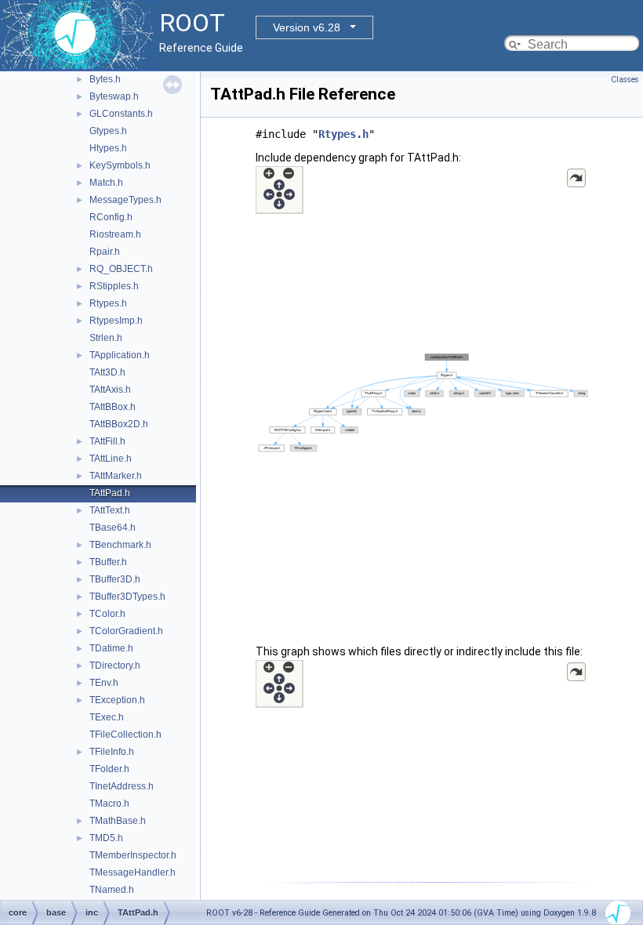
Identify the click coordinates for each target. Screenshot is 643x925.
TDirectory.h (114, 665)
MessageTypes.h (125, 199)
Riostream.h (115, 234)
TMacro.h (109, 803)
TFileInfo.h (111, 751)
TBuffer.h (108, 562)
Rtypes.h (108, 303)
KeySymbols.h (120, 165)
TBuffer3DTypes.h (127, 596)
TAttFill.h (107, 441)
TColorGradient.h (126, 631)
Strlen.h (105, 337)
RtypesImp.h (116, 320)
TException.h (117, 700)
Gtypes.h (108, 130)
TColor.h (107, 613)
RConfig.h (111, 217)
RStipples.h (114, 286)
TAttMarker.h (115, 475)
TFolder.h (109, 769)
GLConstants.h (121, 113)
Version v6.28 (306, 27)
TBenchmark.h (120, 544)
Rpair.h (104, 251)
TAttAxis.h (110, 389)
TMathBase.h (117, 820)
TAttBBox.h (112, 406)
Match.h (106, 182)
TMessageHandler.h (132, 872)
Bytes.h (105, 79)
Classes (625, 79)
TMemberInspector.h (132, 855)
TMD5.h (106, 837)
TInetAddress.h (121, 786)
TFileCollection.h (125, 734)
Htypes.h (108, 148)
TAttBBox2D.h (118, 424)
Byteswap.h (114, 96)
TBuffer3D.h (114, 579)
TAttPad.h (109, 493)
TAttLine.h (110, 458)
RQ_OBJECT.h (121, 268)
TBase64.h (112, 527)
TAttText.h (109, 510)
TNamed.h (111, 889)
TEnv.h (103, 682)
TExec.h (106, 717)
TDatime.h (111, 648)
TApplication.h (119, 355)
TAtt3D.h (107, 372)
